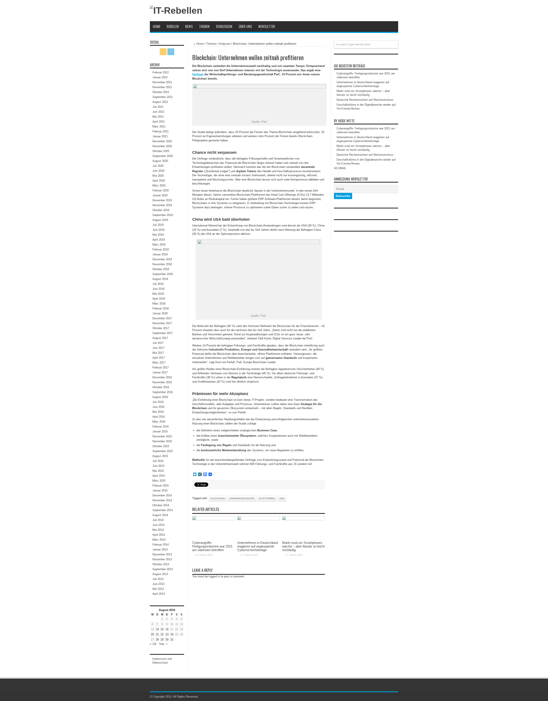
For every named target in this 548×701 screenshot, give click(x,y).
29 (162, 639)
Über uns (245, 26)
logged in (214, 576)
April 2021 (158, 121)
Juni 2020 (158, 170)
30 (166, 639)
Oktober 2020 (160, 151)
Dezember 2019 (162, 200)
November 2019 (162, 205)
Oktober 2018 (160, 269)
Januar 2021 (160, 136)
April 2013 (158, 593)
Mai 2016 (158, 411)
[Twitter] (170, 51)
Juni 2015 (158, 465)
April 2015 (158, 475)
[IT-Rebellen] (176, 10)
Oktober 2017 (160, 328)
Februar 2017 (160, 367)
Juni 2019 (158, 229)
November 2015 (162, 441)
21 (157, 634)
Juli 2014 (158, 520)
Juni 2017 (158, 347)
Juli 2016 (158, 402)
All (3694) (340, 168)
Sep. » (163, 643)
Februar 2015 (160, 485)
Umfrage (197, 74)
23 (166, 634)
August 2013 (160, 574)
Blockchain (218, 498)
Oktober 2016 (160, 387)
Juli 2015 (158, 461)
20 (152, 634)
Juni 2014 (158, 524)
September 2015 (162, 451)
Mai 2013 (158, 588)
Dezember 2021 (162, 82)
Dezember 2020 (162, 141)
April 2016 (158, 416)
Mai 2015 (158, 470)
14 (157, 629)
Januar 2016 (160, 431)
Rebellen (173, 26)
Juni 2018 (158, 288)
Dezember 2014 (162, 495)
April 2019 (158, 239)
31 (171, 639)
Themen (204, 26)
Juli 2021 (158, 106)
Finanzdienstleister (241, 498)
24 (171, 634)
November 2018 (162, 264)
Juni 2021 (158, 111)
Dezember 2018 (162, 259)
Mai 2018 (158, 293)
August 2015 (160, 456)
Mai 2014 (158, 529)
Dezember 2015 (162, 436)
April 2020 (158, 180)
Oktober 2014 (160, 505)
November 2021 (162, 87)
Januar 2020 (160, 195)
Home (156, 26)
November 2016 (162, 382)
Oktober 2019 (160, 210)
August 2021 (160, 102)
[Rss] (163, 51)
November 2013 (162, 559)
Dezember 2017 (162, 318)
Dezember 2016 (162, 377)
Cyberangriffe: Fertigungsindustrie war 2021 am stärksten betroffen (212, 546)
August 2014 (160, 515)
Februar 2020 (160, 190)
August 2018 (160, 279)
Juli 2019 (158, 224)
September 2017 (162, 333)
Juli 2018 (158, 283)
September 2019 (162, 215)
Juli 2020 (158, 165)
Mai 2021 (158, 116)
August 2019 (160, 220)
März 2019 (158, 244)
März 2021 (158, 126)
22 (162, 634)
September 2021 (162, 97)
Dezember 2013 (162, 554)
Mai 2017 (158, 352)
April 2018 (158, 298)
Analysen (224, 43)
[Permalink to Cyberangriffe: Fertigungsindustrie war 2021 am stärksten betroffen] (213, 519)
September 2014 (162, 510)
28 (157, 639)
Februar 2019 (160, 249)
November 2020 (162, 146)
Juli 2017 (158, 343)
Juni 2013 (158, 584)
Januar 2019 (160, 254)
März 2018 (158, 303)
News (189, 26)
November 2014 (162, 500)
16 (166, 629)
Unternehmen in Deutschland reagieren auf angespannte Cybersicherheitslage (257, 546)
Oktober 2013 (160, 564)
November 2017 (162, 323)
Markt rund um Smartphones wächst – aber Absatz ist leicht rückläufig (303, 546)
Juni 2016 (158, 406)
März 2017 (158, 362)
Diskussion (224, 26)
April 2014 (158, 534)
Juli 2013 (158, 579)
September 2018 (162, 274)
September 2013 (162, 569)
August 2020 (160, 161)
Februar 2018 (160, 308)
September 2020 (162, 156)
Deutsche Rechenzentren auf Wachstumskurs (365, 99)
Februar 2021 (160, 131)
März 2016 (158, 421)
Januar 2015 (160, 490)
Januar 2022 (160, 77)
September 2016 (162, 392)
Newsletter (266, 26)
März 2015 (158, 480)
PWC (282, 498)
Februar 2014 (160, 544)
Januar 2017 (160, 372)
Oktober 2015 (160, 446)
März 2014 (158, 539)
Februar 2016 (160, 426)
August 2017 (160, 338)
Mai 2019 (158, 234)
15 (162, 629)
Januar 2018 (160, 313)
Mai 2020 (158, 175)
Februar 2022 (160, 72)
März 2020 (158, 185)
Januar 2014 (160, 549)
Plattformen (267, 498)
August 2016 (160, 397)
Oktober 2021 (160, 92)
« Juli (153, 643)
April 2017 (158, 357)
